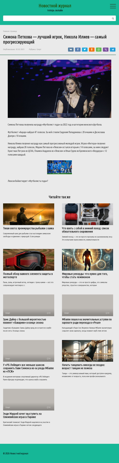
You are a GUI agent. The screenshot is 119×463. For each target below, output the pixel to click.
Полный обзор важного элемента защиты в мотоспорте (28, 275)
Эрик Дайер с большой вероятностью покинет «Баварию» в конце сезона (24, 321)
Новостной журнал (55, 5)
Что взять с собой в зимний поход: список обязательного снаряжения (85, 229)
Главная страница (10, 31)
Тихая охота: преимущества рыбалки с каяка (28, 228)
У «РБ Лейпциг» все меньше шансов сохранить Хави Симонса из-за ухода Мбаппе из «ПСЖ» (28, 368)
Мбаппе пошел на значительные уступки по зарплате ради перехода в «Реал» (87, 321)
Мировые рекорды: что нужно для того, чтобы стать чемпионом (85, 275)
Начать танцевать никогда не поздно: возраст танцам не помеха (83, 366)
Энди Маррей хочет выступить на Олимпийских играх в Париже (22, 415)
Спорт (39, 49)
